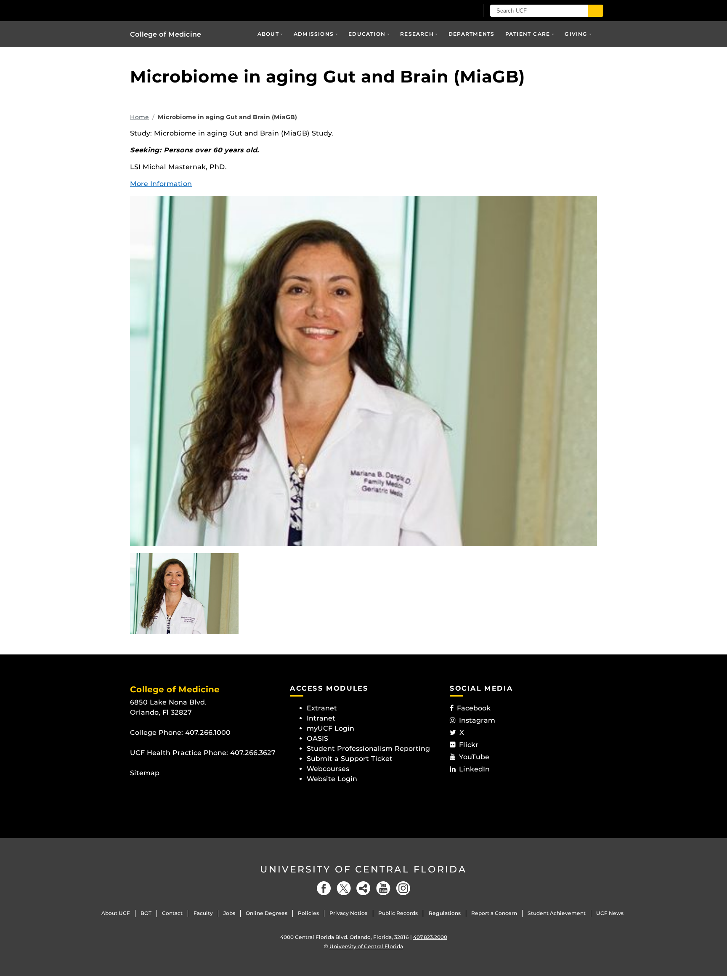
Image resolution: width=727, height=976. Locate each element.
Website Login (332, 779)
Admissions (314, 34)
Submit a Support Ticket (350, 759)
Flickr (468, 745)
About (268, 34)
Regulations (445, 913)
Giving (576, 34)
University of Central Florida (363, 869)
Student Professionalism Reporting (368, 749)
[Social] (363, 888)
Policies (308, 913)
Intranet (321, 718)
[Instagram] (403, 888)
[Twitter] (344, 888)
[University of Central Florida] (191, 10)
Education (366, 34)
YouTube (474, 757)
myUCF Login (330, 728)
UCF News (610, 913)
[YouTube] (383, 888)
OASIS (317, 738)
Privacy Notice (348, 913)
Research (417, 34)
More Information (161, 184)
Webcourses (328, 769)
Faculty (203, 913)
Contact (172, 913)
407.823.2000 (430, 937)
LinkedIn (474, 769)
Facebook (474, 708)
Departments (471, 34)
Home (139, 117)
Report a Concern (494, 913)
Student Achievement (557, 913)
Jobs (229, 913)
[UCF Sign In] (451, 11)
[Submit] (595, 11)
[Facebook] (324, 888)
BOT (146, 913)
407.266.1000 (208, 733)
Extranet (322, 708)
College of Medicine (165, 34)
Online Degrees (266, 913)
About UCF (115, 913)
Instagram (477, 720)
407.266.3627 (253, 753)
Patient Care (527, 34)
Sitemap (144, 773)
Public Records (398, 913)
